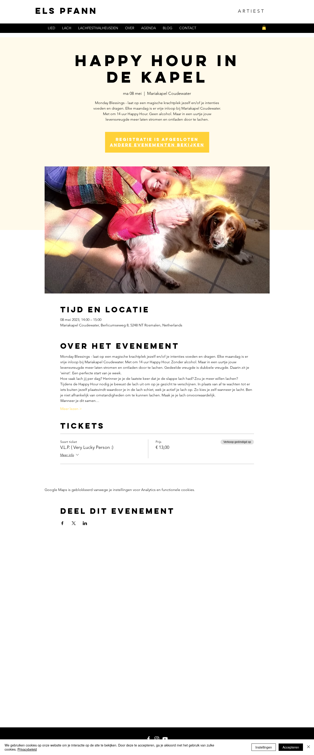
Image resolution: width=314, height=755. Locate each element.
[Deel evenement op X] (73, 523)
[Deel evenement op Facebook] (62, 523)
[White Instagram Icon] (157, 739)
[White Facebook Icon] (148, 739)
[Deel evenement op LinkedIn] (85, 523)
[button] (264, 27)
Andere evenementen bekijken (157, 145)
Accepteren (291, 747)
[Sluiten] (308, 747)
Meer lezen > (71, 409)
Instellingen (263, 747)
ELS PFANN (66, 10)
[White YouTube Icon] (165, 739)
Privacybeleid (27, 749)
